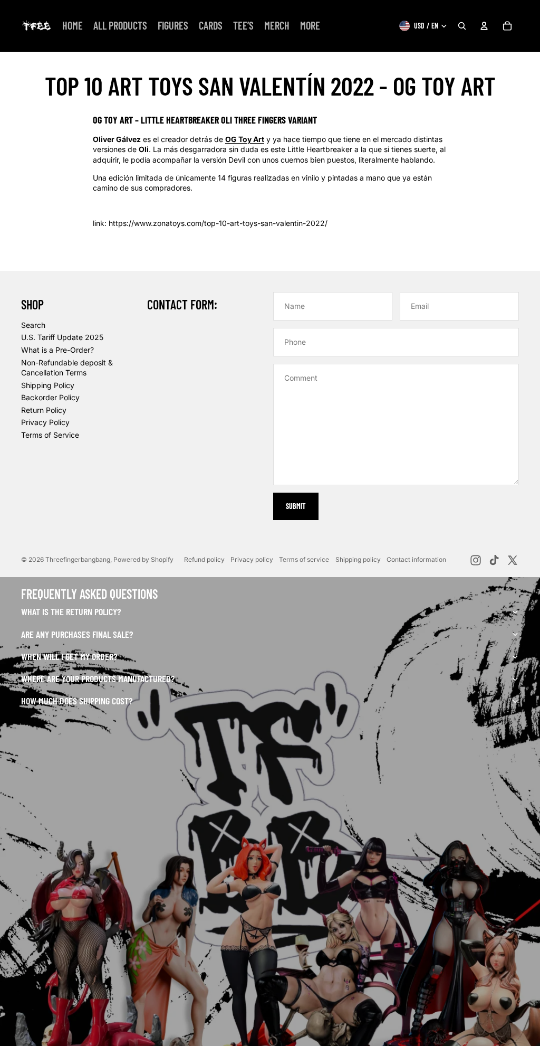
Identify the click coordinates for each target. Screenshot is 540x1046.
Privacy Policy (45, 422)
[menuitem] (72, 25)
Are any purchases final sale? (77, 634)
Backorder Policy (50, 397)
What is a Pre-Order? (57, 349)
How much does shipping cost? (76, 700)
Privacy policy (251, 559)
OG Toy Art (244, 139)
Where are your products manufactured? (98, 678)
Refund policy (204, 559)
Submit (296, 506)
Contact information (416, 559)
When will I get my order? (69, 656)
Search (33, 325)
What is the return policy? (71, 611)
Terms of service (304, 559)
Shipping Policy (47, 385)
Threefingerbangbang (77, 559)
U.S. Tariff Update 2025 (62, 337)
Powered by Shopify (143, 559)
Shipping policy (358, 559)
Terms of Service (50, 434)
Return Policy (43, 410)
